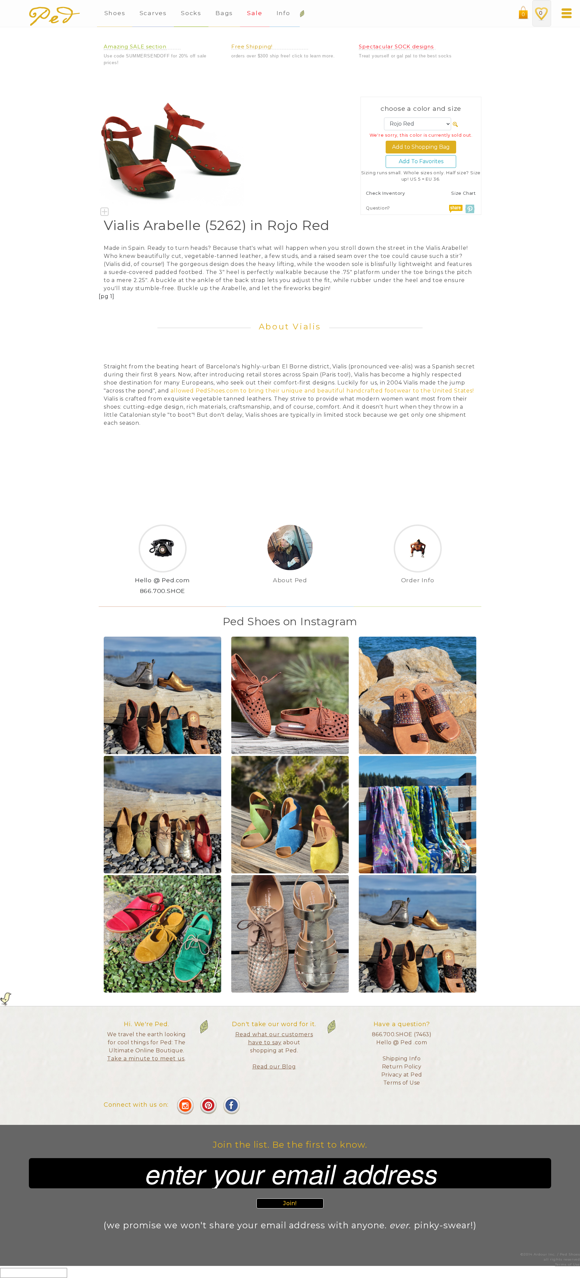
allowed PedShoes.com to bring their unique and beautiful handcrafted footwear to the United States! (322, 390)
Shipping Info (402, 1058)
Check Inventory (385, 193)
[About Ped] (290, 591)
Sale (254, 12)
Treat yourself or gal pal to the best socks (405, 55)
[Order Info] (417, 591)
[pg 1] (106, 296)
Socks (191, 12)
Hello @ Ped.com (162, 580)
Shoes (115, 12)
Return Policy (402, 1066)
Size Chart (463, 193)
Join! (290, 1203)
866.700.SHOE (162, 590)
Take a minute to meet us (146, 1058)
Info (285, 12)
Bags (224, 12)
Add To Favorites (421, 161)
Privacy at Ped (401, 1074)
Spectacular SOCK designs (396, 46)
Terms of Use (401, 1083)
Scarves (153, 12)
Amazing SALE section (135, 46)
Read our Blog (274, 1066)
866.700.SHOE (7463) (402, 1034)
